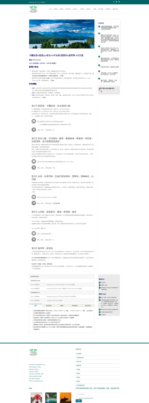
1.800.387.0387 (33, 2)
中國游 (78, 369)
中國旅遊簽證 (80, 357)
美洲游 (78, 377)
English (39, 2)
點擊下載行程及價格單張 (106, 88)
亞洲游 (78, 373)
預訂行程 (79, 361)
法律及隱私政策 (81, 385)
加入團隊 (79, 353)
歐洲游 (78, 381)
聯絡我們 (79, 365)
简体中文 (43, 2)
